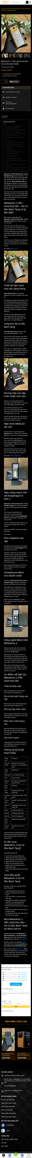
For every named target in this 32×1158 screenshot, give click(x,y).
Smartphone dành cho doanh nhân (14, 142)
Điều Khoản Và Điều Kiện (9, 1139)
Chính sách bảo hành (8, 1106)
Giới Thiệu (4, 1146)
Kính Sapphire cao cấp (11, 141)
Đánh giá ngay (16, 984)
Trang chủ (4, 8)
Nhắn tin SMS (28, 1157)
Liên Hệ (3, 1143)
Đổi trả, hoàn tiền (7, 1110)
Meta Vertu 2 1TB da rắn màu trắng (22, 1054)
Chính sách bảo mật (7, 1100)
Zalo (8, 1130)
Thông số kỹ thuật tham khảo (13, 158)
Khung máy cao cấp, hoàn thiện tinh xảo (15, 133)
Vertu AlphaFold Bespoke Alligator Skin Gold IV (8, 1054)
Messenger (22, 1157)
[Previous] (2, 1044)
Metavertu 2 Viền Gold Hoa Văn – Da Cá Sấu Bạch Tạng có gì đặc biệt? (15, 127)
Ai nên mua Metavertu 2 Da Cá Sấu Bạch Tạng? (16, 161)
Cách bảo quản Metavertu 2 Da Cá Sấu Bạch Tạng (15, 165)
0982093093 (13, 103)
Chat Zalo (10, 1157)
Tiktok (3, 1157)
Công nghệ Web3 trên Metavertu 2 (14, 144)
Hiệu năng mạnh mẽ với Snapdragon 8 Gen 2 (15, 138)
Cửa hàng (11, 8)
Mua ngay (15, 82)
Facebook (10, 1125)
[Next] (29, 1044)
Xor (12, 534)
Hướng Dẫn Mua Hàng (8, 1113)
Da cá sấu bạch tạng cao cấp (14, 151)
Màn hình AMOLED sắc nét (12, 135)
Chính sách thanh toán (8, 1103)
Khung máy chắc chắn (13, 153)
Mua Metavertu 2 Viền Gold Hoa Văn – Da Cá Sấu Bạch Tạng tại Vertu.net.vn (16, 168)
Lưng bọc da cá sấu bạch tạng (13, 131)
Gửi (16, 1006)
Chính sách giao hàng (8, 1117)
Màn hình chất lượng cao (13, 155)
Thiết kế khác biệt (12, 150)
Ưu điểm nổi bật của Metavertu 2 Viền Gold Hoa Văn (15, 147)
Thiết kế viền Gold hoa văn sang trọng (15, 129)
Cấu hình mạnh (11, 157)
